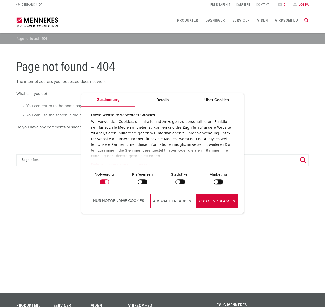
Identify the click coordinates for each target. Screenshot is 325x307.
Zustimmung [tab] (108, 100)
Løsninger (215, 20)
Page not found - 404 (31, 39)
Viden (262, 20)
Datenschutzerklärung (110, 164)
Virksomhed (286, 20)
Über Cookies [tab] (216, 100)
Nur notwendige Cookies (118, 201)
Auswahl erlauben (172, 201)
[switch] (142, 181)
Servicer (241, 20)
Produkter (187, 20)
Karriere (243, 4)
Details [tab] (162, 100)
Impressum (143, 164)
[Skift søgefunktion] (306, 20)
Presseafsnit (220, 4)
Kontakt (262, 4)
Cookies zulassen (217, 201)
